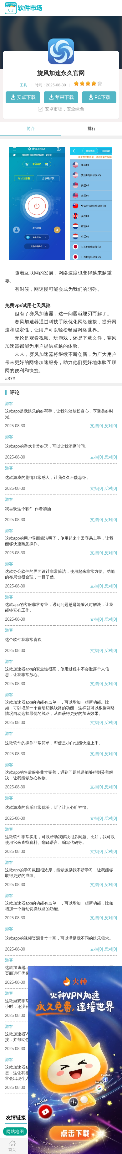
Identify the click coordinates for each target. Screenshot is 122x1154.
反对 (108, 425)
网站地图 (15, 1131)
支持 (94, 425)
